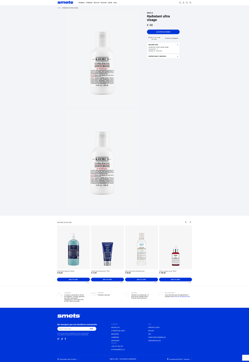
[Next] (190, 222)
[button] (81, 3)
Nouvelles (115, 327)
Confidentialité (154, 341)
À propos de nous (118, 331)
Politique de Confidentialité (81, 335)
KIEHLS (150, 13)
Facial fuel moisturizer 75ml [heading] (100, 271)
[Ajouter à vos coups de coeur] (87, 283)
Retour (151, 331)
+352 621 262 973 (117, 346)
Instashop (115, 341)
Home (59, 8)
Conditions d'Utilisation (66, 335)
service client (154, 327)
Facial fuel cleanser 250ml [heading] (65, 271)
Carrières (115, 337)
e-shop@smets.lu (118, 349)
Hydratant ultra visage (70, 8)
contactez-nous (185, 296)
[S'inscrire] (91, 328)
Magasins (115, 334)
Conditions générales (157, 337)
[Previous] (186, 222)
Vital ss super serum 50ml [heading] (167, 271)
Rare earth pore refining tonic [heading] (135, 271)
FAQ (175, 296)
